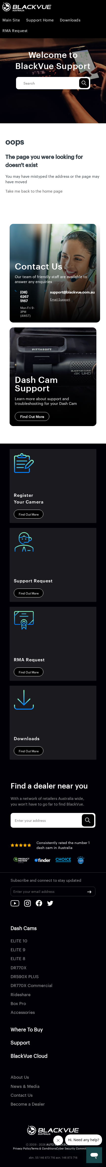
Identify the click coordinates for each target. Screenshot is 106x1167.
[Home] (26, 7)
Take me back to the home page (34, 191)
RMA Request (15, 30)
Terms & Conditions (43, 1148)
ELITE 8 (18, 958)
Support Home (40, 19)
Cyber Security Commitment (74, 1148)
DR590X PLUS (25, 976)
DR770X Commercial (32, 985)
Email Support (60, 299)
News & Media (25, 1086)
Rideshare (21, 994)
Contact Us (22, 1095)
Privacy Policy (22, 1148)
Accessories (23, 1012)
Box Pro (18, 1003)
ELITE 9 (18, 949)
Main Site (11, 19)
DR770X (18, 967)
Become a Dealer (28, 1104)
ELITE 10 (19, 940)
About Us (20, 1077)
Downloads (70, 19)
